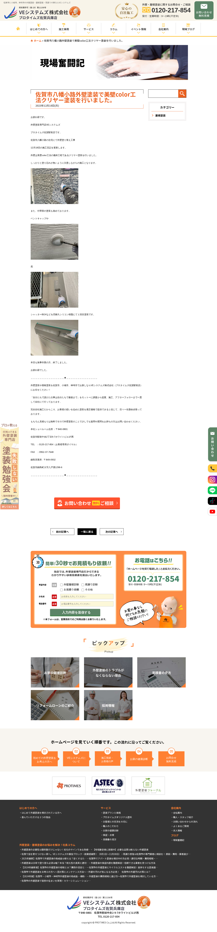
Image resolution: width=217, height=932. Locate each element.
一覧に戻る (87, 532)
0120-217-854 (171, 10)
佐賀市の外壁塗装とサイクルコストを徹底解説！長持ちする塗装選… (123, 867)
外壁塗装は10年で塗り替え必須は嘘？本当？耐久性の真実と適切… (55, 862)
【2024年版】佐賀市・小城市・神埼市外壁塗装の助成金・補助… (54, 876)
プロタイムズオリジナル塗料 (117, 817)
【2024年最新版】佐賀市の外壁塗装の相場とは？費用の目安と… (54, 867)
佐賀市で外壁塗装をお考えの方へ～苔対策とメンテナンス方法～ (54, 871)
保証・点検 (108, 835)
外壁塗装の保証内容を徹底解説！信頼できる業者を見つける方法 (123, 862)
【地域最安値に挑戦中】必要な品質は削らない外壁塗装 (120, 849)
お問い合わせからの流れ (185, 821)
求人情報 (177, 830)
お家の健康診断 (111, 830)
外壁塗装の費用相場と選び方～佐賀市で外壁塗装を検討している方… (123, 876)
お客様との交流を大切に (115, 821)
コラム (113, 29)
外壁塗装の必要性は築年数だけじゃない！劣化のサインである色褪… (56, 849)
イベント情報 (138, 29)
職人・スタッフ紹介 (183, 817)
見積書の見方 (109, 839)
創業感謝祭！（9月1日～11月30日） (102, 854)
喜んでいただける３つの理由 (36, 817)
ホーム (37, 40)
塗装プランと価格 (112, 812)
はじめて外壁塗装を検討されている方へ (42, 812)
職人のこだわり (111, 826)
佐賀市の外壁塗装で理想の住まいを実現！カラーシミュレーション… (56, 880)
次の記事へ (111, 532)
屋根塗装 (160, 115)
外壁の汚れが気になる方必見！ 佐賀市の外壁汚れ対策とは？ (119, 871)
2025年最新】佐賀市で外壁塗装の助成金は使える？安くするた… (54, 858)
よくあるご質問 (181, 826)
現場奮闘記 (178, 840)
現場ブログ (188, 29)
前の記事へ (62, 532)
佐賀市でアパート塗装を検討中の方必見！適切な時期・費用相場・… (123, 858)
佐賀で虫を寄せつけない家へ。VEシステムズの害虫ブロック (52, 854)
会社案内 (177, 812)
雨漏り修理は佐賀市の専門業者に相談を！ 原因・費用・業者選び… (156, 854)
